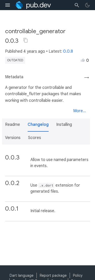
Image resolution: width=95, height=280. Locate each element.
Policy (78, 275)
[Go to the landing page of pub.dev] (33, 5)
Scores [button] (34, 137)
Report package (53, 275)
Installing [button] (64, 124)
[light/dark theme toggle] (87, 5)
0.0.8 (68, 51)
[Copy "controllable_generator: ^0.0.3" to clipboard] (25, 40)
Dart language (21, 275)
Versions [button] (13, 137)
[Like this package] (83, 60)
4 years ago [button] (34, 51)
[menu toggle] (8, 5)
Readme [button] (12, 124)
